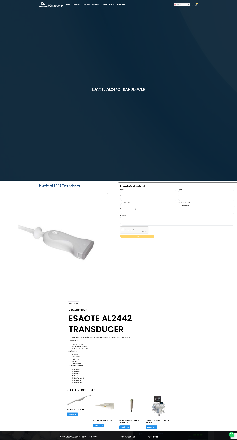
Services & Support (108, 5)
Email (180, 189)
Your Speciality (125, 202)
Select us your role (184, 202)
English (179, 4)
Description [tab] (73, 303)
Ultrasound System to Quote (129, 209)
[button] (191, 4)
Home (68, 5)
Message (123, 215)
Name (122, 189)
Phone (122, 196)
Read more (72, 414)
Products (76, 5)
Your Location (182, 196)
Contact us (121, 5)
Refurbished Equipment (91, 5)
